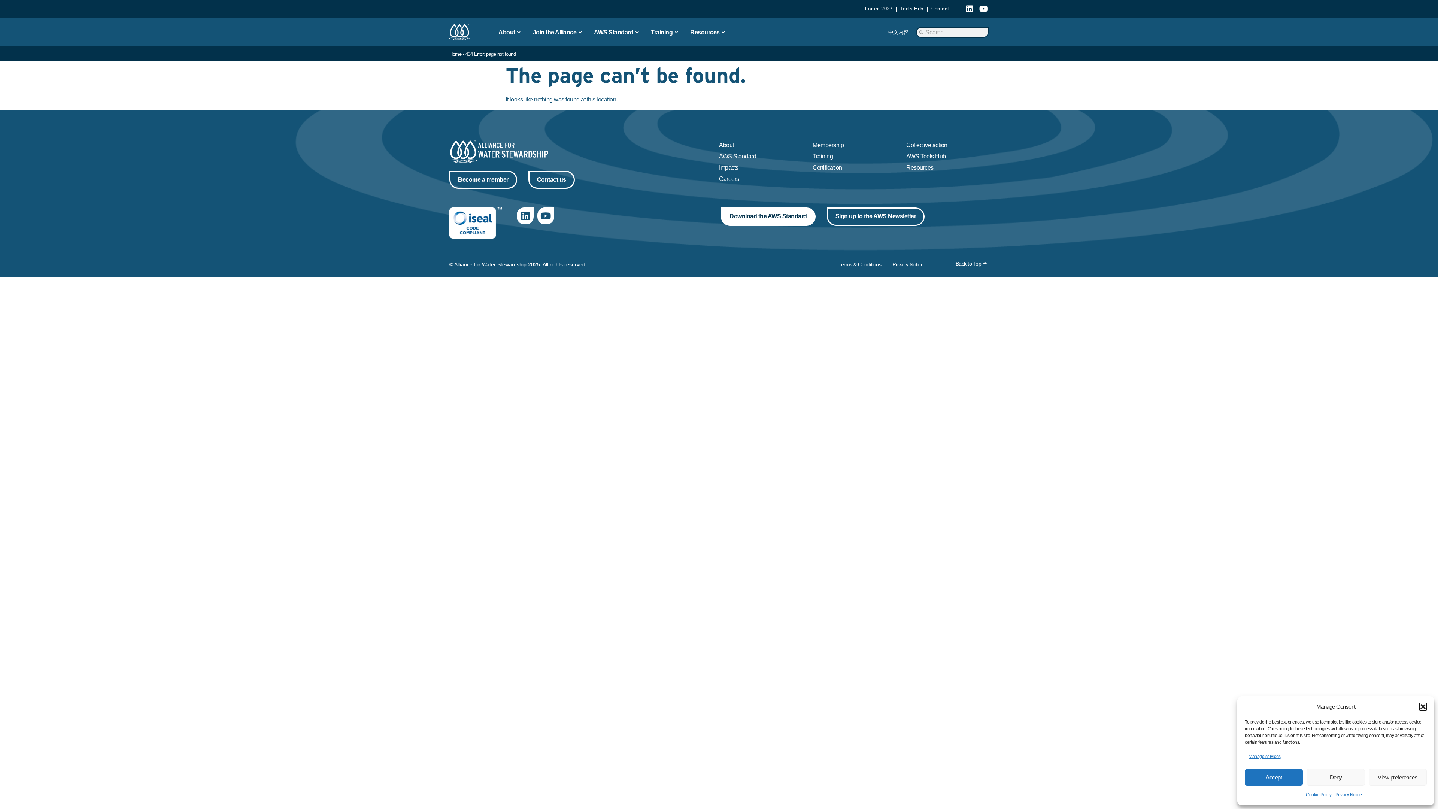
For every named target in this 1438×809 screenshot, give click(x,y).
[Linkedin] (969, 9)
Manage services (1265, 756)
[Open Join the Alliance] (580, 32)
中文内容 (898, 32)
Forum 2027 (878, 9)
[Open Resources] (723, 32)
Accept (1274, 777)
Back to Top (969, 264)
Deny (1336, 777)
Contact (940, 9)
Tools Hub (911, 9)
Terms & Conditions (859, 264)
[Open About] (519, 32)
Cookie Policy (1319, 794)
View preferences (1397, 777)
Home (455, 54)
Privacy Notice (1348, 794)
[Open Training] (676, 32)
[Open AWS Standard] (637, 32)
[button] (1423, 706)
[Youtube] (983, 9)
